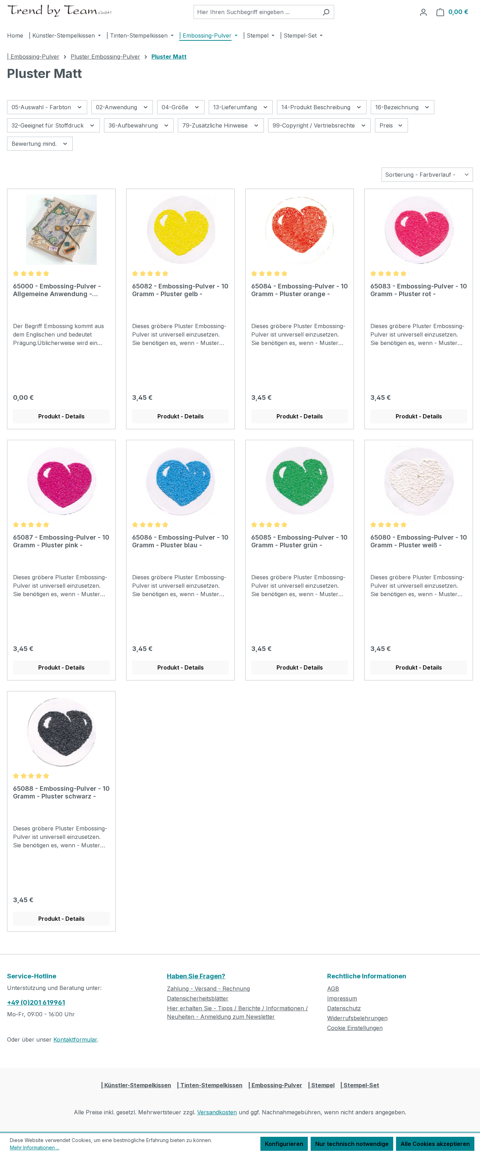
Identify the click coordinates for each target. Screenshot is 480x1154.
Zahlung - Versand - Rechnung (208, 988)
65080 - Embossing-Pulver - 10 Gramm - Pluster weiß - (418, 541)
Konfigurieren (284, 1143)
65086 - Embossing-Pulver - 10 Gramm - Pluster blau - (180, 541)
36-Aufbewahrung (134, 125)
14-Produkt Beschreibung (316, 107)
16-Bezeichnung (397, 107)
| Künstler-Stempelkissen (136, 1085)
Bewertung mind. (35, 143)
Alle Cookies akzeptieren (435, 1143)
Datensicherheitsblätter (197, 998)
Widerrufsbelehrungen (357, 1018)
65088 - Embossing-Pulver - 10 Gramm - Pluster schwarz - (61, 792)
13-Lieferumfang (236, 107)
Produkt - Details (61, 416)
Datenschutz (344, 1008)
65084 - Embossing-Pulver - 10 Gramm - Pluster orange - (299, 290)
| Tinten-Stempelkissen (209, 1085)
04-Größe (176, 107)
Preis (387, 125)
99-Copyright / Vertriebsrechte (315, 125)
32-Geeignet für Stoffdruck (48, 125)
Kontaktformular (75, 1039)
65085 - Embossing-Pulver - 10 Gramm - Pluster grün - (299, 541)
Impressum (342, 998)
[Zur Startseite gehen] (59, 10)
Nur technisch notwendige (352, 1143)
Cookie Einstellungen (355, 1027)
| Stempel (321, 1085)
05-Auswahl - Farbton (42, 107)
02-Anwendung (117, 107)
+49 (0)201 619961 (36, 1002)
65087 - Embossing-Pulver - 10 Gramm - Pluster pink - (61, 541)
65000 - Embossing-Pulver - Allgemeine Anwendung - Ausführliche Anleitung (57, 290)
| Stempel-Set (359, 1085)
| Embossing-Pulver (275, 1085)
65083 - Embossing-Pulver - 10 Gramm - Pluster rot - (418, 290)
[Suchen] (326, 12)
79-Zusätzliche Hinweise (215, 125)
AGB (333, 988)
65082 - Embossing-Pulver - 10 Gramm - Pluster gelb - (180, 290)
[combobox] (256, 12)
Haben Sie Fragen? (196, 976)
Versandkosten (217, 1112)
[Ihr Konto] (423, 12)
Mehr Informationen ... (34, 1147)
